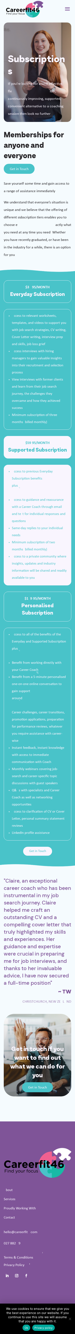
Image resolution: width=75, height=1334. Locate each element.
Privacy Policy (14, 1265)
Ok (26, 1327)
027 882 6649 (12, 1243)
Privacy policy (43, 1327)
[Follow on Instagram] (16, 1275)
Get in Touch (19, 169)
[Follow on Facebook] (26, 1275)
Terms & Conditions (18, 1258)
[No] (70, 1319)
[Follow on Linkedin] (7, 1275)
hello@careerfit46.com (20, 1232)
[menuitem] (37, 1190)
